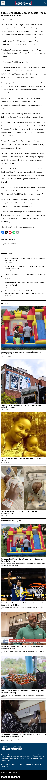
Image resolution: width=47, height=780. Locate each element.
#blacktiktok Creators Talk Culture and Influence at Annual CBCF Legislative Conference (23, 735)
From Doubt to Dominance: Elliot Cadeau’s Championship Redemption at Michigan (22, 604)
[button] (44, 244)
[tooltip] (2, 232)
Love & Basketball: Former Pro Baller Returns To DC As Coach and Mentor (22, 648)
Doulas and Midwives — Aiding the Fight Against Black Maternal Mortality (20, 512)
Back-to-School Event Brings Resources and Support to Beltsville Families (21, 353)
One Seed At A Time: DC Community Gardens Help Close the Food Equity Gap (22, 692)
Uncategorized (5, 9)
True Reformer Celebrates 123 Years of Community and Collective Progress (21, 406)
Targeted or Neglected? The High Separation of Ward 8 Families (21, 459)
